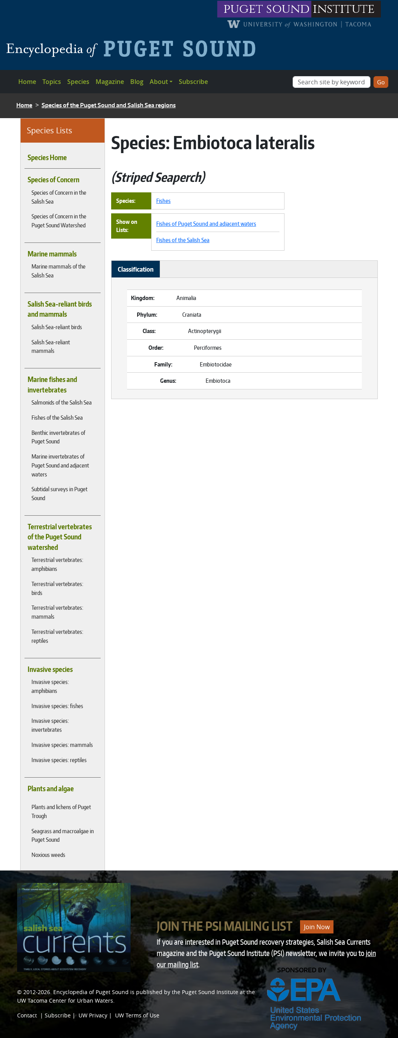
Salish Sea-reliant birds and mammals (60, 309)
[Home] (134, 48)
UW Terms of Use (137, 1015)
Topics (51, 81)
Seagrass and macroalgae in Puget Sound (62, 835)
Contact (27, 1015)
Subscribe (193, 81)
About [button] (159, 81)
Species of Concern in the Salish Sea (58, 196)
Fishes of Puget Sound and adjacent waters (206, 223)
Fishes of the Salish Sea (57, 417)
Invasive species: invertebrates (50, 725)
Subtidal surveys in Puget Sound (59, 493)
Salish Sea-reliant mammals (50, 346)
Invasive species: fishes (57, 706)
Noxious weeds (48, 854)
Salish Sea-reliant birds (56, 327)
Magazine (110, 81)
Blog (136, 81)
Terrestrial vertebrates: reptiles (57, 636)
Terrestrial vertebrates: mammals (57, 612)
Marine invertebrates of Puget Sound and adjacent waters (60, 465)
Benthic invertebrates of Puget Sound (58, 437)
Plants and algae (51, 788)
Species (78, 81)
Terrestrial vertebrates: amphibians (57, 564)
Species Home (47, 157)
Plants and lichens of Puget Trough (61, 811)
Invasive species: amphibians (50, 686)
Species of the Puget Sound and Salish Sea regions (109, 105)
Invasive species (50, 669)
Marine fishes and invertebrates (52, 384)
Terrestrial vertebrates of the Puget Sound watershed (60, 536)
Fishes (163, 200)
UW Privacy (93, 1015)
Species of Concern (53, 179)
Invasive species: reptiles (59, 760)
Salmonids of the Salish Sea (61, 402)
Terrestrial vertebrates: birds (57, 588)
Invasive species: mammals (62, 744)
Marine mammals (52, 253)
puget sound (266, 9)
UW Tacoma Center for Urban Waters (65, 1000)
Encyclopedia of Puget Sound (91, 992)
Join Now (317, 927)
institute (344, 9)
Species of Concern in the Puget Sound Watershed (58, 220)
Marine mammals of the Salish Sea (58, 270)
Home (27, 81)
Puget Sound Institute (210, 992)
